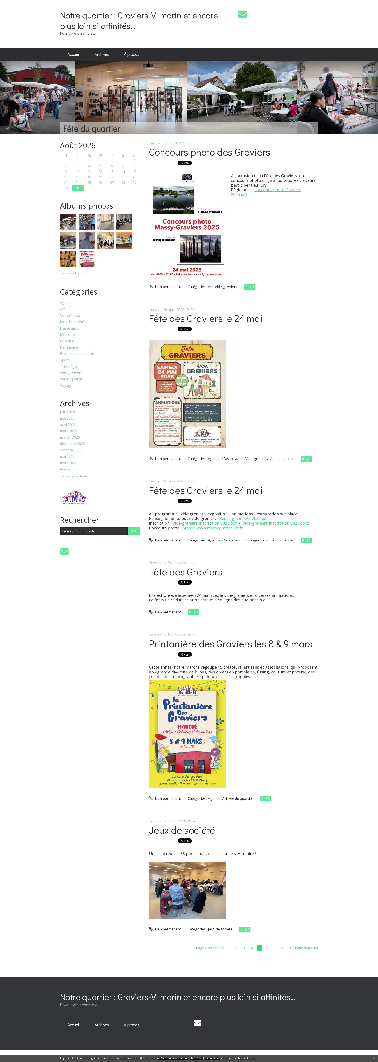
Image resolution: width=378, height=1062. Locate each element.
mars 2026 (68, 431)
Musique (67, 341)
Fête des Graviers (186, 571)
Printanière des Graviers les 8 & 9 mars (231, 643)
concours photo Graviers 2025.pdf (266, 192)
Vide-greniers (71, 373)
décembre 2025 (72, 444)
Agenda (66, 303)
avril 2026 (68, 425)
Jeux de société (72, 322)
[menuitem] (73, 54)
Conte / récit (70, 315)
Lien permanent (167, 286)
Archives (102, 54)
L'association (70, 328)
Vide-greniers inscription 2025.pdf (205, 523)
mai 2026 (67, 418)
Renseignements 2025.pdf (243, 518)
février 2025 (70, 469)
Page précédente (210, 948)
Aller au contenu (15, 4)
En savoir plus (246, 1058)
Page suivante (306, 948)
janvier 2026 (70, 437)
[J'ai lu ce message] (373, 1058)
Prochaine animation (77, 354)
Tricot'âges (69, 366)
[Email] (242, 14)
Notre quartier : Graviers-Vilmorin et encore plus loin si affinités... (139, 20)
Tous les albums (71, 273)
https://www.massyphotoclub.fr (212, 528)
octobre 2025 (71, 450)
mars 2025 (68, 463)
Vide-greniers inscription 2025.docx (276, 523)
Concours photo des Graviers (209, 151)
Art (62, 309)
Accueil (73, 54)
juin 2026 (67, 412)
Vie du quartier (72, 379)
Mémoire (67, 335)
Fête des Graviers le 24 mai (206, 318)
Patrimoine (69, 347)
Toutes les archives (73, 476)
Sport (64, 360)
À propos (131, 54)
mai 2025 (67, 457)
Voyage (66, 386)
